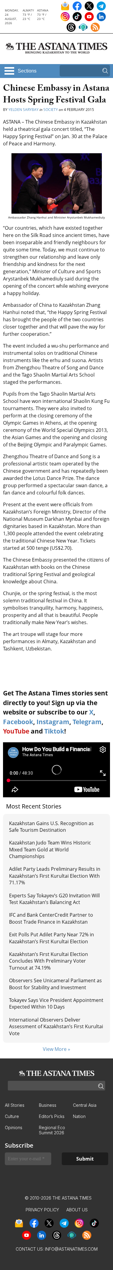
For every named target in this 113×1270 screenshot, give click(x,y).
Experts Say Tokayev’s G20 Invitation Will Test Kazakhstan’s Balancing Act (54, 899)
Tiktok (54, 731)
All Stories (14, 1105)
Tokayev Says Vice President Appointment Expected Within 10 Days (56, 1003)
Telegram (87, 722)
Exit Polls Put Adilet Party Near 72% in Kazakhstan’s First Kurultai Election (51, 937)
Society (50, 109)
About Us (77, 1209)
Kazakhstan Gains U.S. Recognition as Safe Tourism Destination (51, 826)
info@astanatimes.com (71, 1249)
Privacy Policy (42, 1209)
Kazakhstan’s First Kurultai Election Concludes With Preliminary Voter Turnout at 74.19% (48, 961)
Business (47, 1105)
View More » (56, 1049)
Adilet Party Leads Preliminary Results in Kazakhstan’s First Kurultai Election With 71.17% (54, 876)
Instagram (52, 722)
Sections (27, 70)
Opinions (13, 1127)
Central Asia (84, 1105)
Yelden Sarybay (23, 109)
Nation (79, 1116)
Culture (12, 1116)
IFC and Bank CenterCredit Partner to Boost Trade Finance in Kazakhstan (51, 918)
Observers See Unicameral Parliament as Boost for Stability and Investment (55, 983)
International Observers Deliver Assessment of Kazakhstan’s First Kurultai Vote (56, 1026)
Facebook (18, 722)
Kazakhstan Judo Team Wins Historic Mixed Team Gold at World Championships (50, 849)
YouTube (16, 731)
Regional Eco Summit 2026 (52, 1130)
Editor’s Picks (51, 1116)
